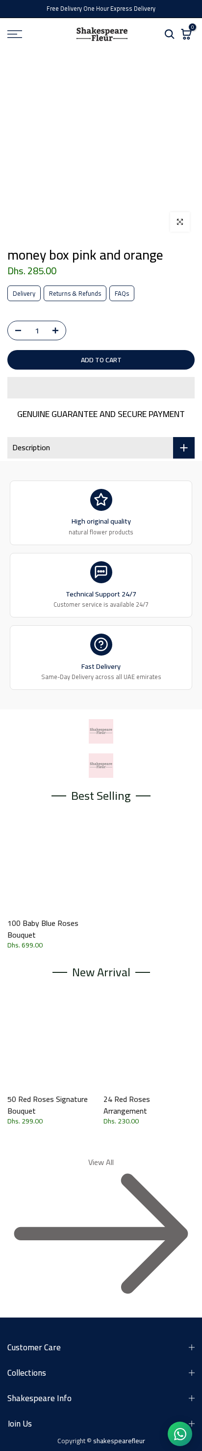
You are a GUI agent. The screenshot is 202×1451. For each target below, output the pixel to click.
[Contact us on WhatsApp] (180, 1434)
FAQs (122, 293)
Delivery (24, 293)
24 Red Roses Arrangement (126, 1105)
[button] (101, 387)
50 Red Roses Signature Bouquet (47, 1105)
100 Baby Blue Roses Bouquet (42, 929)
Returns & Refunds (75, 293)
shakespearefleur (119, 1440)
